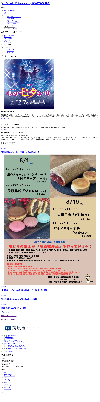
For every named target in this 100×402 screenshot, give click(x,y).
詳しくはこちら (5, 118)
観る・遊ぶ (8, 37)
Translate (15, 28)
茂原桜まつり (10, 49)
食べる (8, 38)
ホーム (6, 372)
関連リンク (10, 20)
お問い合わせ (10, 18)
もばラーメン (10, 51)
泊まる (7, 40)
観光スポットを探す (9, 10)
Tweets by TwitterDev (6, 312)
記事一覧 (3, 311)
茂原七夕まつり (11, 52)
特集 (5, 13)
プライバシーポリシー (13, 22)
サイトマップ (10, 25)
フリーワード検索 (6, 44)
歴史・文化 (9, 35)
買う (7, 42)
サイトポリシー (11, 23)
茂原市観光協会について (14, 17)
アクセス (6, 15)
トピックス (7, 12)
